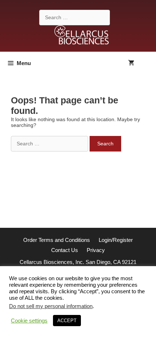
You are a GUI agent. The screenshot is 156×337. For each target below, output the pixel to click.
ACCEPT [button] (67, 320)
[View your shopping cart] (131, 63)
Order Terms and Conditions (56, 240)
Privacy (96, 250)
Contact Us (64, 250)
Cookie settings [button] (29, 321)
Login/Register (116, 240)
